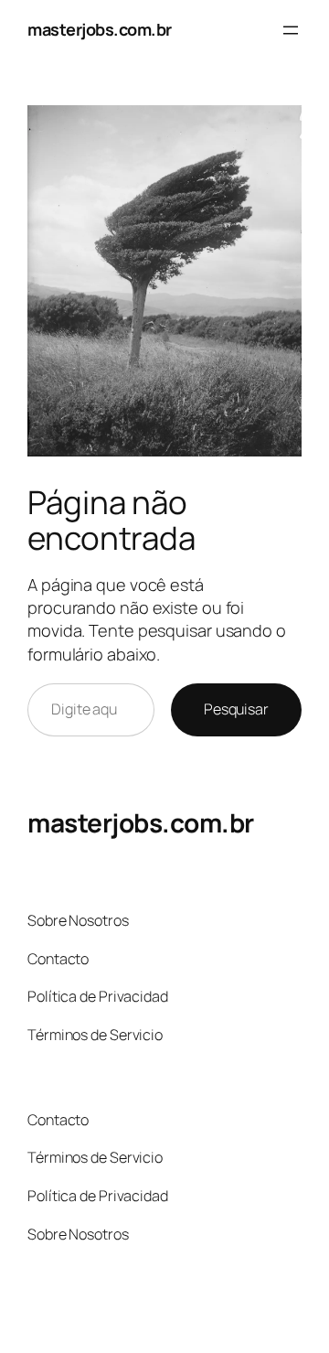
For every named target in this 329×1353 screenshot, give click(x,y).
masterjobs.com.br (99, 29)
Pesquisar (236, 709)
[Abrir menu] (291, 30)
